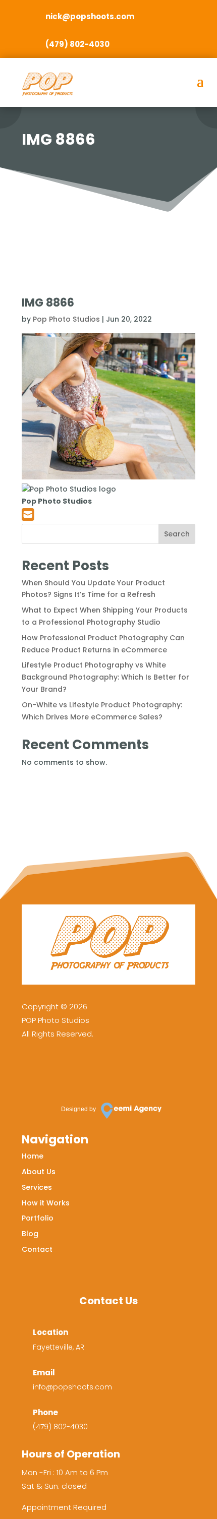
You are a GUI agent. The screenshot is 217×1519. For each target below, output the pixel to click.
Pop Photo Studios (66, 319)
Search (177, 534)
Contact (37, 1249)
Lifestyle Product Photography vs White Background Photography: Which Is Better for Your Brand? (105, 677)
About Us (39, 1172)
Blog (30, 1234)
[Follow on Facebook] (34, 1068)
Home (32, 1156)
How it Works (46, 1203)
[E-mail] (28, 517)
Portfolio (37, 1218)
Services (37, 1187)
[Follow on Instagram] (63, 1068)
